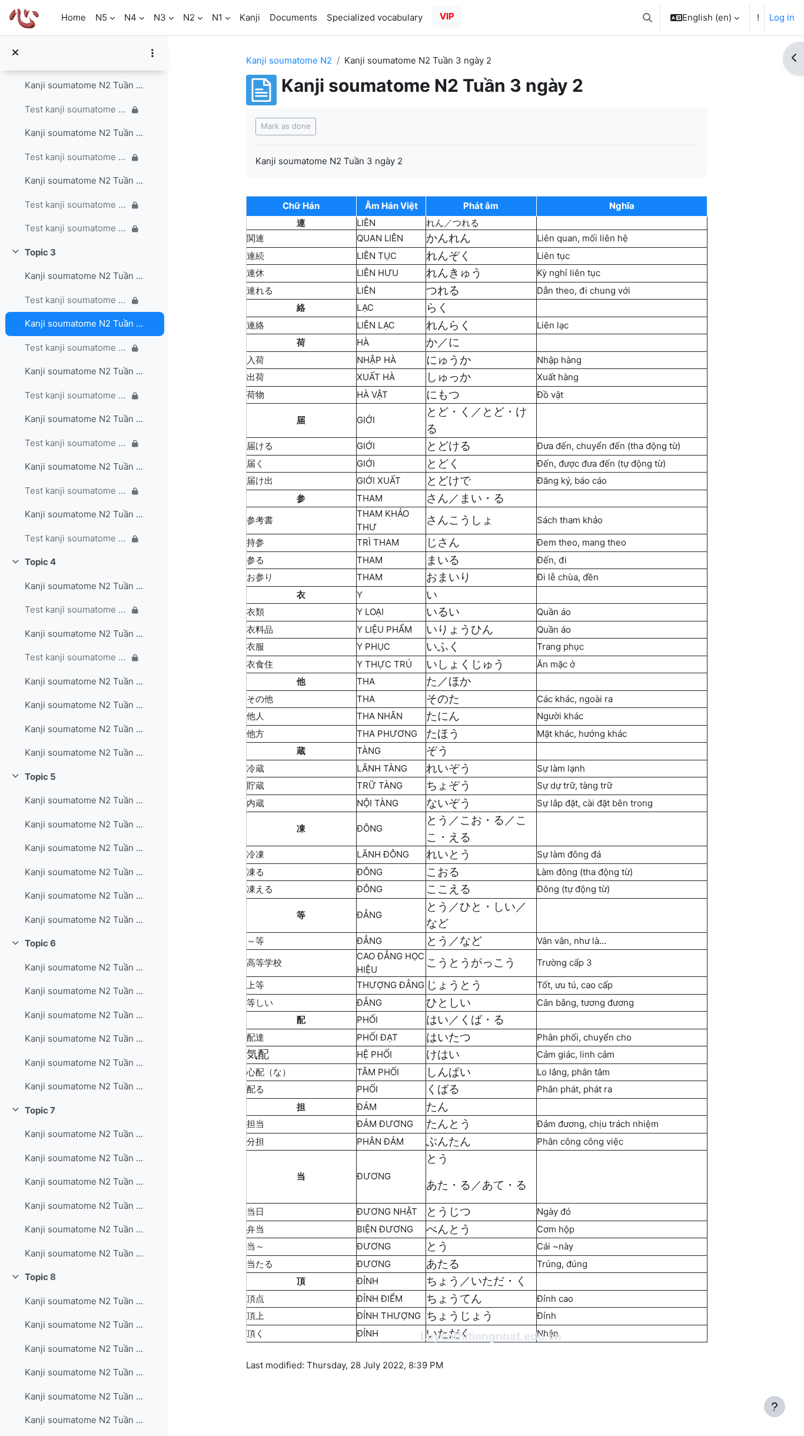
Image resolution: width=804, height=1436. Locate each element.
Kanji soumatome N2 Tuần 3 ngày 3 (84, 371)
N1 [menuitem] (217, 17)
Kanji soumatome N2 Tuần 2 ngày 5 (84, 132)
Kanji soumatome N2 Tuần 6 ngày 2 (84, 990)
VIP (447, 16)
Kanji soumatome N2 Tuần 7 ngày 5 (84, 1229)
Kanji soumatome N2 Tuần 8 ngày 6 (84, 1419)
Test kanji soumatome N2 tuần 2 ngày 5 (76, 156)
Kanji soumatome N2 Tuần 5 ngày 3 (84, 847)
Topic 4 (40, 561)
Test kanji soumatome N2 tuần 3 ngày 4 (76, 442)
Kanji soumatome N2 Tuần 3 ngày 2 (84, 323)
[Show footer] (774, 1406)
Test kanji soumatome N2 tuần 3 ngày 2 (76, 347)
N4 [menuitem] (130, 17)
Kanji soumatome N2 (289, 60)
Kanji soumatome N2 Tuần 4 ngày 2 (84, 633)
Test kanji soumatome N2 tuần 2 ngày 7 (76, 228)
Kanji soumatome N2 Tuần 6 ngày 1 (84, 967)
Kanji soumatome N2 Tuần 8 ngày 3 (84, 1348)
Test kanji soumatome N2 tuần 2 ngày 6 (76, 204)
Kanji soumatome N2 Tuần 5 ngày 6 (84, 919)
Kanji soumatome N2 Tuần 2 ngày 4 (84, 85)
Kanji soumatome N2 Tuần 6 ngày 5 (84, 1062)
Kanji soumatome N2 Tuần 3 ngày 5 (84, 466)
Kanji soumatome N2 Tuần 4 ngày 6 (84, 752)
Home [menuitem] (73, 17)
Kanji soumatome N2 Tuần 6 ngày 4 (84, 1038)
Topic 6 (40, 943)
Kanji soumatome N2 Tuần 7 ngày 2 (84, 1158)
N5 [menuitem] (101, 17)
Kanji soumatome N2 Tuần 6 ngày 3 (84, 1015)
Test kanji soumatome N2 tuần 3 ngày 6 (76, 538)
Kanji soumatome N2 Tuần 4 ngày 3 (84, 681)
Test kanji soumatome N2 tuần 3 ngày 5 (76, 490)
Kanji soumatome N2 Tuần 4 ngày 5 (84, 728)
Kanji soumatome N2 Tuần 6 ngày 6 (84, 1086)
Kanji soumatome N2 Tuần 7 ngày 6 (84, 1253)
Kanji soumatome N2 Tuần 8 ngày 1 (84, 1301)
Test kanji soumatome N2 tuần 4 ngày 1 (76, 609)
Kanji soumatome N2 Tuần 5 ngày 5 (84, 895)
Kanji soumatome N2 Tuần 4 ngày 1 (84, 585)
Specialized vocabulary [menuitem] (375, 17)
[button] (647, 17)
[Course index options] (152, 53)
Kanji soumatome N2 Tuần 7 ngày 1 (84, 1133)
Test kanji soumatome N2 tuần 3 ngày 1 (76, 299)
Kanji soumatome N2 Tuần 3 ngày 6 (84, 514)
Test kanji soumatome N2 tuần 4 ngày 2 (76, 657)
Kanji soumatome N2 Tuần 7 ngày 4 (84, 1205)
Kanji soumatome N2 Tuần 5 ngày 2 (84, 824)
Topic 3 (40, 252)
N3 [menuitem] (160, 17)
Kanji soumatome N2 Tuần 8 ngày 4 (84, 1372)
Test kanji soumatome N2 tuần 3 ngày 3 (76, 395)
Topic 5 (40, 776)
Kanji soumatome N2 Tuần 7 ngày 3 (84, 1181)
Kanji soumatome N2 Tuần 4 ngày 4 (84, 704)
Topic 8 (40, 1276)
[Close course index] (15, 53)
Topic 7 (40, 1110)
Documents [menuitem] (293, 17)
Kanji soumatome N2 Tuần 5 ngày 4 (84, 871)
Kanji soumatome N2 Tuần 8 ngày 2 (84, 1324)
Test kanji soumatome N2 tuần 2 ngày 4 (76, 109)
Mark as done (286, 126)
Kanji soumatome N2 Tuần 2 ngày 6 (84, 180)
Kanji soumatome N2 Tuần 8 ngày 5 (84, 1396)
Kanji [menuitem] (250, 17)
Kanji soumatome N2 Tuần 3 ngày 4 (84, 418)
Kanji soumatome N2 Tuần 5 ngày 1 (84, 800)
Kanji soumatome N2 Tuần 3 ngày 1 (84, 275)
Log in (782, 17)
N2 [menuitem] (189, 17)
